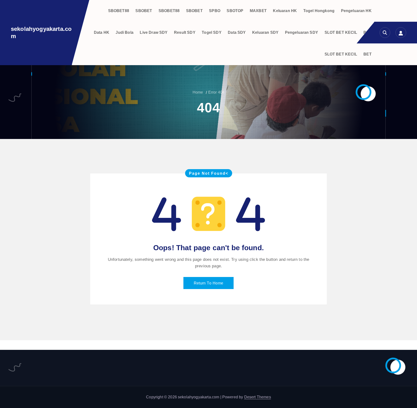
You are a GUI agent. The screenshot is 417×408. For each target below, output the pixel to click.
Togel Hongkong (318, 11)
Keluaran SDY (265, 32)
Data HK (101, 32)
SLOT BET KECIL (341, 32)
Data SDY (237, 32)
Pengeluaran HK (356, 11)
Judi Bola (124, 32)
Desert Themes (257, 397)
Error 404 (216, 92)
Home (198, 92)
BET (367, 54)
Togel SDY (211, 32)
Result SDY (184, 32)
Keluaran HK (285, 11)
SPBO (214, 11)
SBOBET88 (118, 11)
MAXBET (258, 11)
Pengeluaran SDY (301, 32)
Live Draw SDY (153, 32)
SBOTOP (235, 11)
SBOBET (143, 11)
